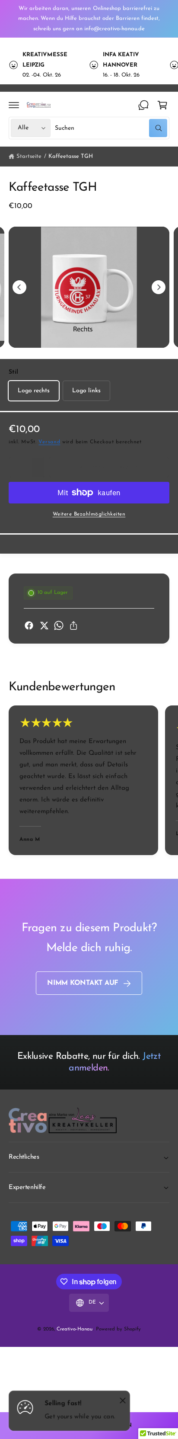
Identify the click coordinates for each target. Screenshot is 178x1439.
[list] (89, 65)
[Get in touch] (143, 105)
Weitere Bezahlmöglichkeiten (89, 514)
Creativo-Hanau (74, 1329)
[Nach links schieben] (19, 287)
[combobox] (111, 128)
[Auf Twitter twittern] (44, 625)
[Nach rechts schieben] (158, 287)
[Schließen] (122, 1400)
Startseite (28, 156)
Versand (49, 442)
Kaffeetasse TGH (70, 156)
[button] (13, 105)
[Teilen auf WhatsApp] (59, 625)
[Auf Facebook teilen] (29, 625)
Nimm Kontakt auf (82, 983)
